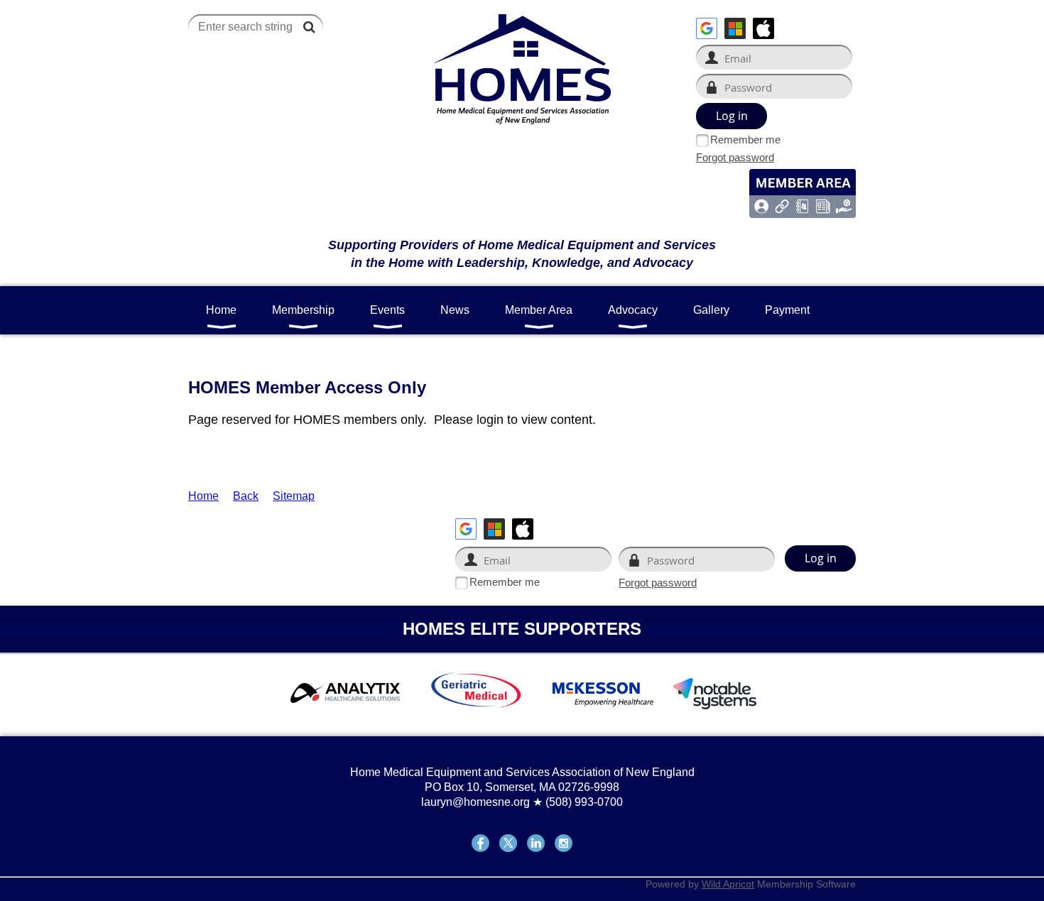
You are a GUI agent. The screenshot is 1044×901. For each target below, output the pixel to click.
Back (246, 496)
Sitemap (294, 496)
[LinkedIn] (536, 843)
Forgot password (735, 157)
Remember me (745, 139)
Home (203, 496)
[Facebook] (480, 843)
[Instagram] (563, 843)
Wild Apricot (728, 884)
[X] (508, 843)
